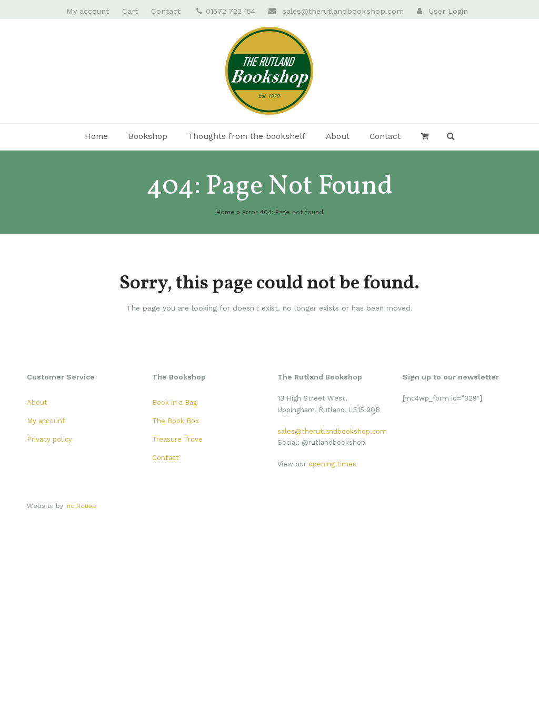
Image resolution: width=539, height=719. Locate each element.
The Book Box (175, 421)
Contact (165, 458)
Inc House (80, 506)
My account (46, 421)
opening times (332, 464)
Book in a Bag (174, 402)
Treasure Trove (177, 439)
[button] (425, 137)
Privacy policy (49, 439)
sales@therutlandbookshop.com (343, 11)
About (37, 402)
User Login (448, 11)
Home (225, 212)
